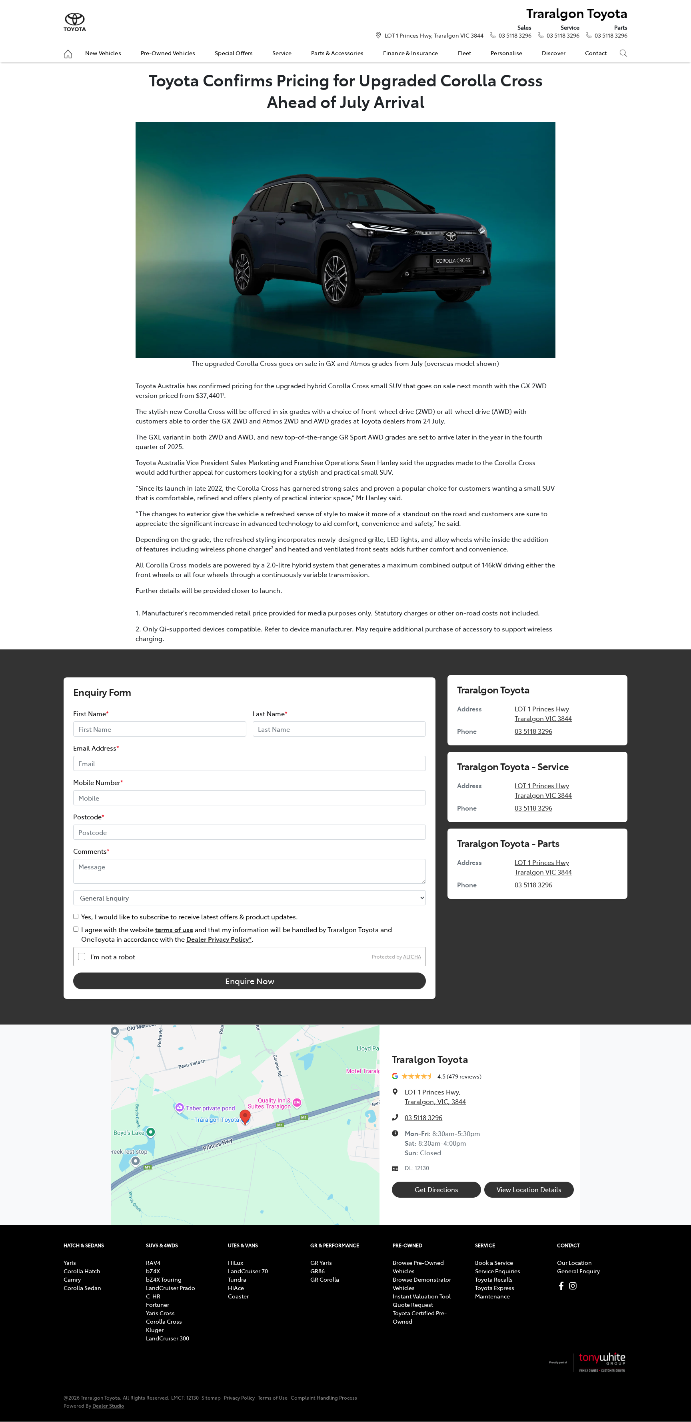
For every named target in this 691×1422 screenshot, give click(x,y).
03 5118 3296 (515, 35)
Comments (91, 851)
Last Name (270, 713)
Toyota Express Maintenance (494, 1292)
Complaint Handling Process (324, 1397)
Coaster (238, 1296)
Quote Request (413, 1304)
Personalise (506, 53)
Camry (72, 1279)
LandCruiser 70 (248, 1271)
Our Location (574, 1262)
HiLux (235, 1262)
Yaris (70, 1262)
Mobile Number (98, 782)
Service (282, 53)
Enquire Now (249, 980)
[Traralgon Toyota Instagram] (574, 1286)
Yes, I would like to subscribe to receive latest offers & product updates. (189, 916)
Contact (596, 53)
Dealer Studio (108, 1405)
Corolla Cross (164, 1321)
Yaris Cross (160, 1313)
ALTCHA (412, 956)
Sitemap (211, 1397)
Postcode (88, 816)
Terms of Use (273, 1397)
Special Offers (234, 53)
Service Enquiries (497, 1271)
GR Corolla (324, 1279)
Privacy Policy (239, 1397)
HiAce (236, 1288)
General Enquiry (578, 1271)
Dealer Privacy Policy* (219, 939)
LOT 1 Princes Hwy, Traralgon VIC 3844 (434, 35)
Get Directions (436, 1189)
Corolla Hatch (82, 1271)
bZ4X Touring (164, 1279)
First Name (91, 713)
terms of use (174, 929)
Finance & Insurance (410, 53)
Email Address (96, 747)
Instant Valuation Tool (422, 1296)
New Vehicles (103, 53)
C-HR (153, 1296)
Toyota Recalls (494, 1279)
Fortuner (157, 1304)
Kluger (155, 1330)
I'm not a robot (112, 956)
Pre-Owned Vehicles (168, 53)
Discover (553, 53)
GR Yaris (321, 1262)
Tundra (237, 1279)
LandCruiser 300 (167, 1338)
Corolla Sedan (82, 1288)
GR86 (317, 1271)
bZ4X (153, 1271)
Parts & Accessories (337, 53)
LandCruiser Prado (170, 1288)
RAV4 (153, 1262)
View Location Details (529, 1189)
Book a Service (494, 1262)
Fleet (464, 53)
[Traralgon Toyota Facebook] (563, 1286)
